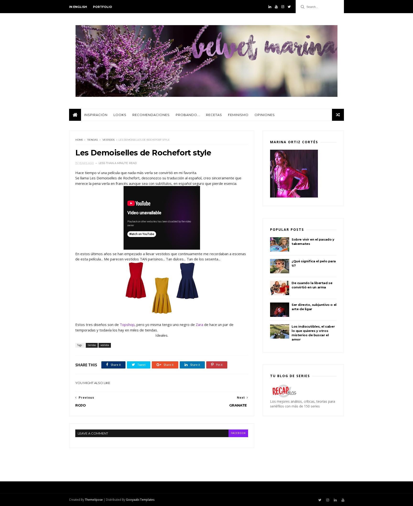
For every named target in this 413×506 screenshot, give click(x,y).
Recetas (214, 115)
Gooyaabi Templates (140, 500)
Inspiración (96, 115)
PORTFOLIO (102, 7)
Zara (199, 324)
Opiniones (265, 115)
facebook (238, 433)
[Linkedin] (269, 6)
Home (79, 139)
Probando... (188, 115)
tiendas (92, 139)
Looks (120, 115)
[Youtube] (276, 6)
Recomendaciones (151, 115)
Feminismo (238, 115)
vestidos (108, 139)
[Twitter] (289, 6)
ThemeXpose (94, 500)
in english (78, 7)
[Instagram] (282, 6)
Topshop (127, 324)
